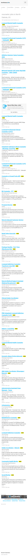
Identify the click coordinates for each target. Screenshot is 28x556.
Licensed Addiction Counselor (11, 433)
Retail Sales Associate (9, 233)
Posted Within (10, 7)
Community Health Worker (10, 461)
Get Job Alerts (14, 112)
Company (17, 7)
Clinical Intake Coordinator (10, 298)
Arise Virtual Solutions (7, 221)
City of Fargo (5, 434)
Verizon (4, 235)
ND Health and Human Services (9, 193)
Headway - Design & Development (10, 26)
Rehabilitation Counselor (9, 417)
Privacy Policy (22, 500)
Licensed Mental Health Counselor (12, 23)
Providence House (6, 267)
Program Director (7, 205)
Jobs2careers (14, 499)
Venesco (4, 178)
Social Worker (6, 475)
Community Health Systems (8, 463)
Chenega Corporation (7, 357)
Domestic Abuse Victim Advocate (12, 356)
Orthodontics (6, 405)
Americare (4, 476)
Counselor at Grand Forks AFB (11, 176)
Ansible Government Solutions (9, 284)
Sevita (3, 206)
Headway (4, 119)
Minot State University (7, 58)
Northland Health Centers (8, 133)
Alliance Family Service (7, 392)
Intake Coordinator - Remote (10, 448)
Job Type (23, 7)
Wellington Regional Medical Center (10, 316)
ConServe (4, 74)
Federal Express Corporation (9, 250)
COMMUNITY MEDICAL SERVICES (10, 150)
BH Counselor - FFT (8, 191)
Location (3, 7)
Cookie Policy (15, 500)
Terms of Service (7, 500)
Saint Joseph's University (8, 330)
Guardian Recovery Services (9, 299)
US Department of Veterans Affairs (10, 419)
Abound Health (5, 449)
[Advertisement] (12, 527)
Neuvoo (21, 499)
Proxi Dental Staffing (7, 407)
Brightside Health (6, 41)
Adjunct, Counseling (8, 328)
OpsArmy (4, 374)
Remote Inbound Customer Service (12, 220)
